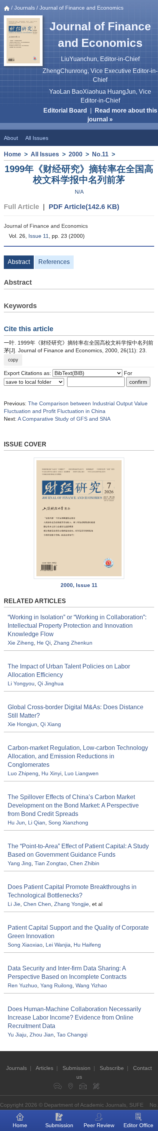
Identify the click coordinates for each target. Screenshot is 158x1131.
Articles (44, 1068)
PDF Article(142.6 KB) (84, 207)
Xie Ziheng (21, 643)
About (11, 138)
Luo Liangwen (81, 773)
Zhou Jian (42, 1034)
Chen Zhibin (84, 863)
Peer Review (99, 1125)
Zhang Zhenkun (73, 643)
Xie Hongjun (22, 724)
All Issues (36, 138)
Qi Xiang (50, 724)
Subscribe (112, 1068)
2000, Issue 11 (79, 585)
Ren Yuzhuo (22, 985)
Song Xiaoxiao (25, 945)
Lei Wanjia (58, 945)
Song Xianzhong (68, 822)
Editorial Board (65, 110)
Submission (77, 1068)
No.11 (100, 154)
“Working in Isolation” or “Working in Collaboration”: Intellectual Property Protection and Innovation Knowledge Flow (77, 625)
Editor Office (138, 1125)
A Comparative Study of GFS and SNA (64, 419)
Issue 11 (38, 236)
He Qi (44, 643)
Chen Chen (37, 904)
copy (13, 360)
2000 (75, 154)
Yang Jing (19, 863)
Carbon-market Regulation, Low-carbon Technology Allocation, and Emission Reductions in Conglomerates (78, 756)
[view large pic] (79, 518)
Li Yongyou (21, 683)
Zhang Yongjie (71, 904)
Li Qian (36, 822)
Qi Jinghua (51, 683)
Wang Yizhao (91, 985)
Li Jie (14, 904)
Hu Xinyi (51, 773)
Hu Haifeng (87, 945)
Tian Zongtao (51, 863)
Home (12, 154)
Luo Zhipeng (23, 773)
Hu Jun (16, 822)
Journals (24, 8)
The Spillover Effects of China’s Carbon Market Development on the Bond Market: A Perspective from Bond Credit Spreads (73, 805)
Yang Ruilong (56, 985)
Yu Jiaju (17, 1034)
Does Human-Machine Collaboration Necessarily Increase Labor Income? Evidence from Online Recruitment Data (74, 1017)
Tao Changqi (72, 1034)
